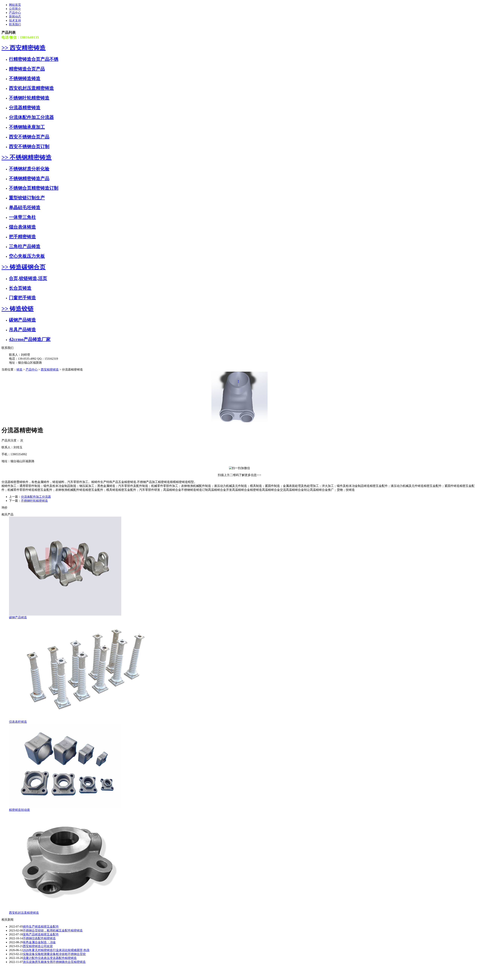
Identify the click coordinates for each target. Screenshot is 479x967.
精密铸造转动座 (19, 809)
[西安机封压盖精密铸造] (65, 909)
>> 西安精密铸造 (23, 47)
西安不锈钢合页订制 (29, 146)
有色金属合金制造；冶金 (39, 942)
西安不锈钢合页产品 (29, 136)
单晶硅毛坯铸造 (24, 207)
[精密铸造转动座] (65, 807)
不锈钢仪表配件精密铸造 (39, 938)
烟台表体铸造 (22, 226)
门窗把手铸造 (22, 297)
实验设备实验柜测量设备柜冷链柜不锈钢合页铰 (54, 954)
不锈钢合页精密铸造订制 (33, 188)
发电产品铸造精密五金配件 (41, 934)
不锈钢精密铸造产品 (29, 178)
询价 (4, 507)
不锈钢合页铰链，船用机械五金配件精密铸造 (53, 930)
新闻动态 (15, 16)
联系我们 (15, 24)
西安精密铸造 (50, 369)
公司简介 (15, 8)
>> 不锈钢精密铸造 (26, 157)
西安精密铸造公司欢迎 (38, 946)
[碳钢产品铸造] (65, 614)
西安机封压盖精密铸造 (31, 88)
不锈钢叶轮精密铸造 (29, 97)
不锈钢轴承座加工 (27, 127)
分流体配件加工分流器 (31, 117)
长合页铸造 (20, 288)
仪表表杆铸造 (18, 721)
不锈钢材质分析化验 (29, 168)
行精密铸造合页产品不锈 (33, 59)
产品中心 (15, 12)
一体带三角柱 (22, 217)
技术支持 (15, 20)
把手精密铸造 (22, 236)
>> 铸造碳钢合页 (23, 267)
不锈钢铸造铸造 (24, 78)
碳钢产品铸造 (22, 319)
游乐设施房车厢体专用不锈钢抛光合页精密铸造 (54, 961)
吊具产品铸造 (22, 329)
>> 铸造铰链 (17, 308)
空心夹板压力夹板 (27, 256)
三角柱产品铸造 (24, 246)
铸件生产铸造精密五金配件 (41, 926)
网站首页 (15, 4)
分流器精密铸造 (24, 107)
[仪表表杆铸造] (84, 718)
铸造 (19, 369)
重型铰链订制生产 (27, 197)
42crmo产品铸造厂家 (30, 339)
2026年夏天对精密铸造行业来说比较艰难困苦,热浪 (56, 950)
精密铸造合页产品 (27, 68)
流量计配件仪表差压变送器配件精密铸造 (50, 958)
